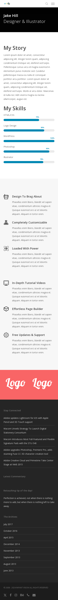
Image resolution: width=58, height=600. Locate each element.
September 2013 (12, 557)
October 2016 (10, 530)
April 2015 (8, 537)
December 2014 (12, 544)
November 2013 (12, 550)
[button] (53, 3)
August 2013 (10, 563)
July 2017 (8, 524)
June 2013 (8, 570)
